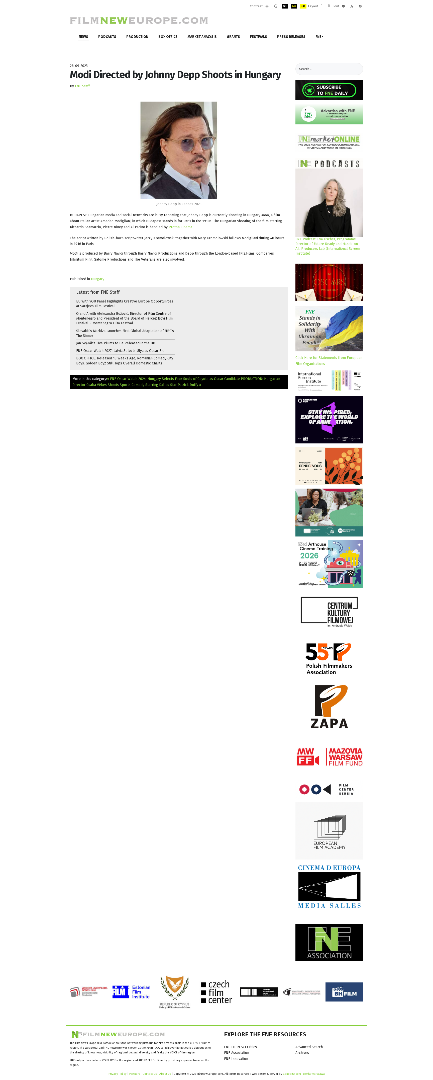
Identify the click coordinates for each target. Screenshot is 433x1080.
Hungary (97, 279)
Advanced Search (309, 1047)
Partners (134, 1073)
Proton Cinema (180, 227)
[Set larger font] (360, 6)
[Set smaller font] (343, 6)
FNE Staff (82, 86)
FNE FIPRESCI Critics (240, 1047)
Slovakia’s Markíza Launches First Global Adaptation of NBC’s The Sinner (125, 333)
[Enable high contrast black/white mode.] (284, 6)
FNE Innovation (236, 1059)
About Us (165, 1073)
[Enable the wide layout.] (329, 6)
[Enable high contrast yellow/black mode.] (303, 6)
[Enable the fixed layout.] (321, 6)
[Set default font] (352, 6)
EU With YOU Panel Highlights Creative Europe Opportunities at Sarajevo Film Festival (124, 303)
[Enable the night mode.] (276, 6)
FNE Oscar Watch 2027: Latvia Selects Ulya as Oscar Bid (120, 351)
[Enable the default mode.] (267, 6)
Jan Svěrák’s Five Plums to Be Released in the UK (115, 343)
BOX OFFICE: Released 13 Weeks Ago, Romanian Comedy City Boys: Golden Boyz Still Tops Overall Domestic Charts (124, 360)
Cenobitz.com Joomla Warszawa (304, 1073)
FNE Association (236, 1053)
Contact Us (150, 1073)
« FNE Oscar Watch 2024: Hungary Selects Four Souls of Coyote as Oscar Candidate (173, 379)
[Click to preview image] (179, 150)
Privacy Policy (118, 1073)
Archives (302, 1053)
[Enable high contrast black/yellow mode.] (294, 6)
